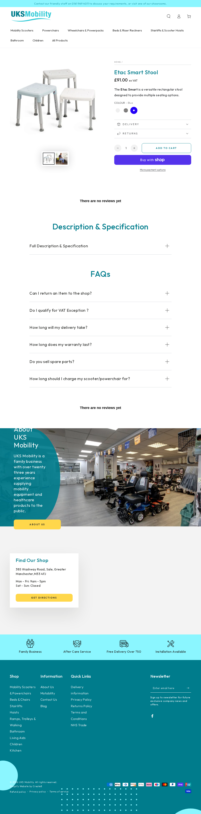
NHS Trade (79, 725)
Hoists (14, 712)
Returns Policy (81, 706)
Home (117, 62)
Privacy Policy (81, 699)
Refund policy (18, 791)
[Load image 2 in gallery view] (62, 159)
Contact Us (48, 699)
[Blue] (133, 110)
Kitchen (15, 750)
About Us (37, 524)
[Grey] (125, 110)
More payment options (153, 169)
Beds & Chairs (20, 699)
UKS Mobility (26, 782)
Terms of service (59, 791)
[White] (117, 110)
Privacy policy (37, 791)
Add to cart (166, 148)
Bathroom (17, 731)
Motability (47, 693)
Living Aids (18, 738)
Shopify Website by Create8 (26, 786)
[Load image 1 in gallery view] (49, 159)
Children (16, 744)
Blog (43, 706)
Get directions (44, 597)
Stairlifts (16, 706)
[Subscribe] (189, 688)
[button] (169, 16)
